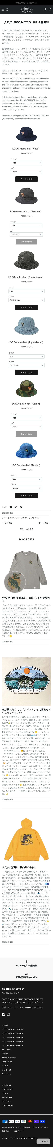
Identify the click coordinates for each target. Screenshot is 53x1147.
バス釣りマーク (25, 518)
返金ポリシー (19, 1131)
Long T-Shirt (7, 1062)
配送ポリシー (6, 1131)
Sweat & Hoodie (9, 1058)
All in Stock (6, 1049)
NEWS (5, 1093)
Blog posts (26, 539)
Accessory (6, 1074)
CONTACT (6, 1101)
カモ (7, 518)
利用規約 (27, 1127)
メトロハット (36, 518)
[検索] (8, 9)
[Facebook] (3, 1014)
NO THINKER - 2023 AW (12, 1033)
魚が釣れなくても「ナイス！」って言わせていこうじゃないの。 (26, 711)
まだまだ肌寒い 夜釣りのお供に (19, 867)
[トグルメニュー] (3, 9)
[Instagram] (8, 1014)
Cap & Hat (6, 1070)
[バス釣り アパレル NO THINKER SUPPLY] (26, 10)
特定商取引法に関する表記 (11, 1127)
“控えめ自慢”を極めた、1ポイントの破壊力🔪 (26, 599)
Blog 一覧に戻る (26, 529)
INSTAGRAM (8, 1105)
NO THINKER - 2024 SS (12, 1029)
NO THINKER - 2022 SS (12, 1045)
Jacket (5, 1054)
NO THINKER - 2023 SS (12, 1037)
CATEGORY (7, 1089)
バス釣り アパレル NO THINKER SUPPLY (22, 1138)
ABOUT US (7, 1097)
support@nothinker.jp (34, 1007)
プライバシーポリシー (40, 1127)
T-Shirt (5, 1066)
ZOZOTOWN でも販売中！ (27, 3)
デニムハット (14, 518)
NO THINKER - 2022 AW (12, 1041)
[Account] (44, 9)
